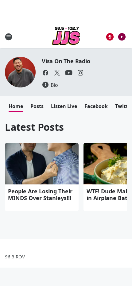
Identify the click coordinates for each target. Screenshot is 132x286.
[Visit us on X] (57, 72)
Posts (37, 106)
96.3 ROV (15, 256)
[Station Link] (66, 37)
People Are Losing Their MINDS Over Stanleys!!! (40, 194)
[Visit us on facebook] (45, 72)
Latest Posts (34, 126)
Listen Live (64, 106)
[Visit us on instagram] (80, 72)
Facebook (96, 106)
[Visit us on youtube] (68, 72)
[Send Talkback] (110, 37)
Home (16, 106)
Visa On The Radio (66, 61)
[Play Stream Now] (122, 37)
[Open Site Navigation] (8, 37)
